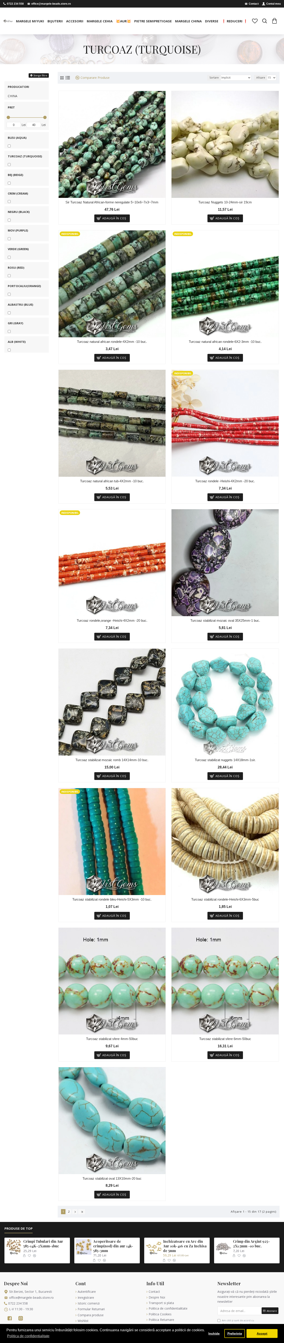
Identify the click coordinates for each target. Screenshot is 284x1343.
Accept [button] (262, 1333)
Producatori (18, 87)
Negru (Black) (19, 212)
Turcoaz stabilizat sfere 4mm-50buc (112, 1039)
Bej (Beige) (15, 175)
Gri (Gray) (15, 323)
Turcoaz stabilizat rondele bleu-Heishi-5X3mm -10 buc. (112, 899)
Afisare (260, 77)
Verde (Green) (18, 249)
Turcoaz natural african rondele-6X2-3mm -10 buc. (225, 341)
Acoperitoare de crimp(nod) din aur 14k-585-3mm (113, 1246)
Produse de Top (18, 1228)
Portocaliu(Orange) (24, 286)
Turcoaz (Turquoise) (25, 156)
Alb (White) (17, 342)
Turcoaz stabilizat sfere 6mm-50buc (225, 1039)
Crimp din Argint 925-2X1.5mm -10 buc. (251, 1243)
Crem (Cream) (18, 193)
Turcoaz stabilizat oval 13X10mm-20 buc (112, 1178)
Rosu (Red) (16, 268)
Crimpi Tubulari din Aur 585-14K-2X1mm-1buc (43, 1243)
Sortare (214, 77)
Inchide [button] (214, 1333)
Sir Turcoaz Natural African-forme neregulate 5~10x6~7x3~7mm (111, 202)
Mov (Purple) (18, 230)
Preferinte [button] (234, 1333)
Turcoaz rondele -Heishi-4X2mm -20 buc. (225, 481)
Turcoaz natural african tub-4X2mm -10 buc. (112, 481)
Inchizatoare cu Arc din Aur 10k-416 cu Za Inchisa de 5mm (185, 1246)
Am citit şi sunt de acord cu (238, 1322)
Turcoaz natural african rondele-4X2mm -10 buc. (112, 341)
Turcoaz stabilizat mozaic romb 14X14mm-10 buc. (111, 760)
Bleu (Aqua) (17, 138)
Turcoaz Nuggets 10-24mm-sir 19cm (225, 202)
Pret (11, 107)
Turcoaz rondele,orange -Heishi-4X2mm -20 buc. (112, 620)
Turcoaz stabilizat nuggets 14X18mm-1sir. (225, 760)
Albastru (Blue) (20, 305)
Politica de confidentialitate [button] (28, 1336)
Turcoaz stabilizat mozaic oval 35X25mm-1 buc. (225, 620)
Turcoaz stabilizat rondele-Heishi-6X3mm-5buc (225, 899)
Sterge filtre (40, 75)
